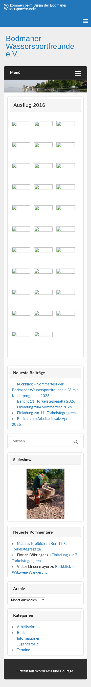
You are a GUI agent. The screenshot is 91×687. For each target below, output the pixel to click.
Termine (23, 650)
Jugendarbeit (27, 644)
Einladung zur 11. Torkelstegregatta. (47, 413)
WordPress (43, 671)
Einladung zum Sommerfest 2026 (44, 407)
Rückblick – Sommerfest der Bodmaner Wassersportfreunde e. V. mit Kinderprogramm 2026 (45, 390)
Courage (66, 671)
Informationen (28, 638)
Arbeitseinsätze (29, 627)
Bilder (22, 633)
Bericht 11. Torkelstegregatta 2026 (46, 401)
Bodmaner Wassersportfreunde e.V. (40, 46)
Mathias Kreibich (31, 544)
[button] (13, 494)
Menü (15, 73)
